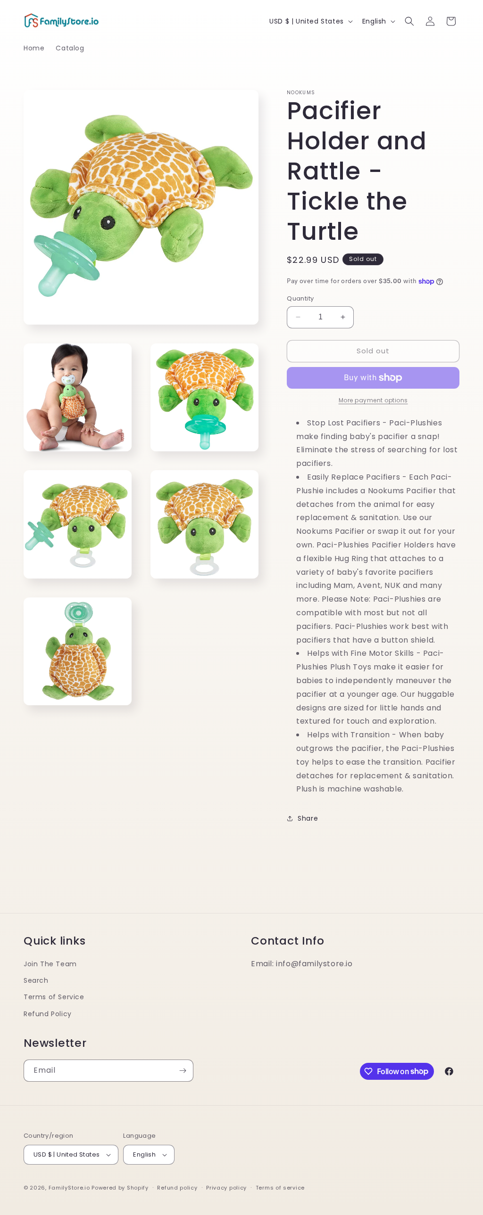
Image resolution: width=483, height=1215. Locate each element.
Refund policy (177, 1187)
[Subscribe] (182, 1071)
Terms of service (280, 1187)
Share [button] (308, 818)
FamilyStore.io (69, 1187)
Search (36, 980)
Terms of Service (54, 997)
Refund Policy (48, 1014)
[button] (409, 21)
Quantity (300, 298)
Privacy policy (226, 1187)
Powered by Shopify (120, 1187)
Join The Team (50, 964)
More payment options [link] (373, 400)
